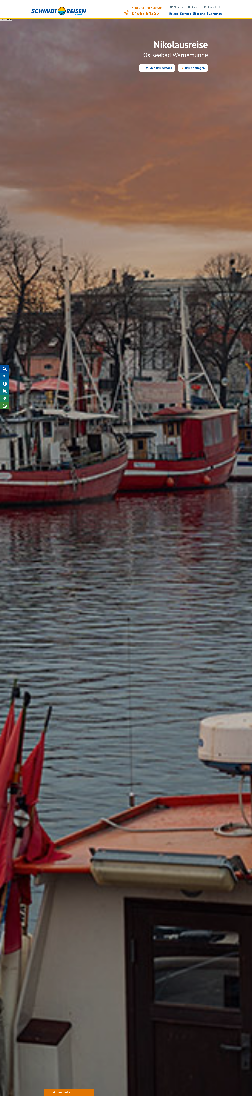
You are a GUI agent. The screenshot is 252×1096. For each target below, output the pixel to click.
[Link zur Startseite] (58, 11)
